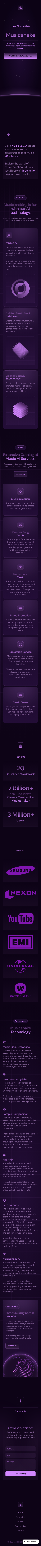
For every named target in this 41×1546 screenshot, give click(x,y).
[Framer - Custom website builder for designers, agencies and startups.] (31, 1542)
